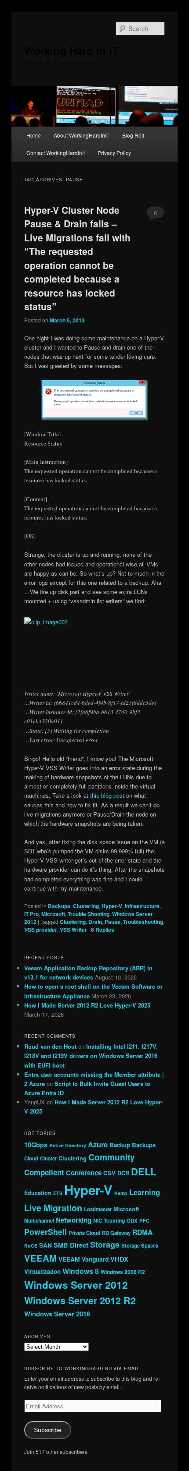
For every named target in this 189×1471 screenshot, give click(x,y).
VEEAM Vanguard (83, 1259)
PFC (144, 1220)
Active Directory (67, 1145)
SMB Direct (71, 1245)
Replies (102, 930)
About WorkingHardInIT (81, 135)
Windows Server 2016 (57, 1314)
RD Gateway (116, 1232)
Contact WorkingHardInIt (55, 152)
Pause (112, 922)
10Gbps (35, 1144)
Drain (95, 922)
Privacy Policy (114, 152)
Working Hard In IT (71, 50)
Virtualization (42, 1271)
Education (37, 1193)
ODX (132, 1220)
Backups (59, 906)
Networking (73, 1220)
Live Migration (53, 1208)
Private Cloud (84, 1232)
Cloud (31, 1158)
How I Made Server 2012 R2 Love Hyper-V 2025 (87, 1005)
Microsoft (53, 914)
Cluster (48, 1158)
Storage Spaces (139, 1245)
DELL (143, 1171)
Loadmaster (98, 1209)
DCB (123, 1173)
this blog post (107, 795)
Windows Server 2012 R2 (80, 1300)
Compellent (44, 1172)
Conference (84, 1173)
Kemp (120, 1193)
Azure (98, 1144)
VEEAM (40, 1258)
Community (111, 1157)
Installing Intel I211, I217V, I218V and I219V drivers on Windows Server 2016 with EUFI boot (91, 1055)
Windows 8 (80, 1271)
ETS (57, 1193)
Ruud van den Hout (50, 1046)
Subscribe (48, 1430)
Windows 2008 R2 (123, 1272)
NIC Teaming (109, 1220)
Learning (144, 1192)
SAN (45, 1245)
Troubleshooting (143, 922)
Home (33, 135)
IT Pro (31, 914)
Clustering (86, 906)
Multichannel (39, 1220)
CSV (109, 1173)
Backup (119, 1145)
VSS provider (40, 930)
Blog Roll (133, 135)
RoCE (30, 1245)
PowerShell (45, 1232)
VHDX (119, 1259)
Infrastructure (142, 906)
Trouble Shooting (88, 914)
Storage (105, 1244)
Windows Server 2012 (76, 1285)
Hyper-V (112, 906)
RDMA (142, 1232)
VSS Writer (73, 930)
